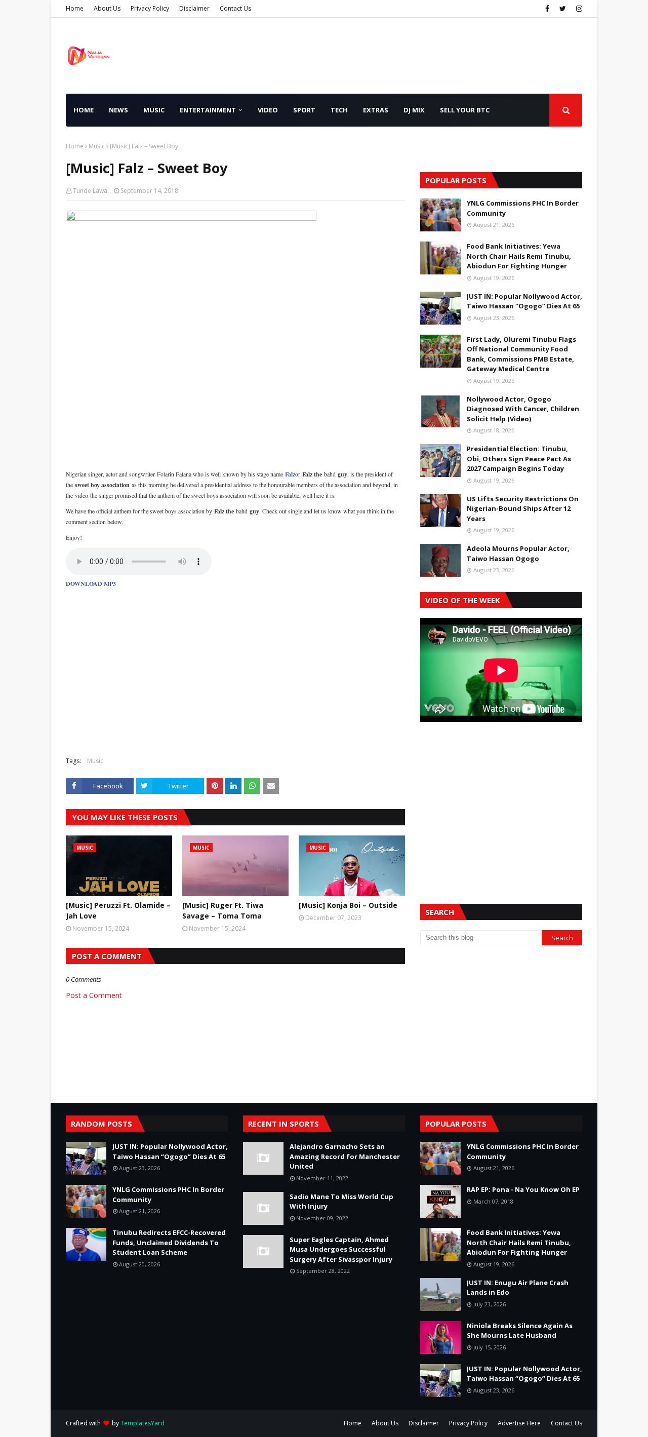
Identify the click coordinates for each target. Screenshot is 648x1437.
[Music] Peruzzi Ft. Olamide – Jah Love (118, 910)
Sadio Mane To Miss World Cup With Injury (341, 1201)
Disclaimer (194, 8)
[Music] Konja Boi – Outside (348, 905)
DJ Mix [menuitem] (414, 109)
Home (75, 8)
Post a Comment (94, 995)
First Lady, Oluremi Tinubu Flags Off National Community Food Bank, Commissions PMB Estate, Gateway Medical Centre (521, 354)
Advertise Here (519, 1423)
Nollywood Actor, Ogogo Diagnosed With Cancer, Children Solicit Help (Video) (523, 408)
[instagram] (578, 8)
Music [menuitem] (154, 109)
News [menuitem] (118, 109)
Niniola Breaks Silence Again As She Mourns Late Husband (520, 1330)
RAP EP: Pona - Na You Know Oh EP (523, 1189)
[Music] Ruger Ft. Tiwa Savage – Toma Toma (222, 910)
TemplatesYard (142, 1423)
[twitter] (563, 8)
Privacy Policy (150, 8)
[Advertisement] (235, 675)
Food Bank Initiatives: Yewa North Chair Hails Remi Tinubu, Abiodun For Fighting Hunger (519, 256)
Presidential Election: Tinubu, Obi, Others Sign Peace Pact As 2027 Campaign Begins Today (519, 458)
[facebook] (547, 8)
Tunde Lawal (91, 190)
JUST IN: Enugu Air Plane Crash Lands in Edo (518, 1287)
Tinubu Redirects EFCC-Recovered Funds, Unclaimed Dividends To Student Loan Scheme (169, 1242)
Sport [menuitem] (304, 109)
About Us (107, 8)
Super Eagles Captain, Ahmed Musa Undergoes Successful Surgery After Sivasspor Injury (341, 1249)
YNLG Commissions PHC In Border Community (523, 208)
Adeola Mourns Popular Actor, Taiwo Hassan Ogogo (518, 553)
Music (97, 146)
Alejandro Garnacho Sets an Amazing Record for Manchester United (345, 1156)
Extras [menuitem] (375, 109)
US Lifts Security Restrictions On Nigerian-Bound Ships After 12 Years (523, 508)
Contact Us (235, 8)
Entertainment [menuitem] (208, 109)
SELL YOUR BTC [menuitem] (465, 109)
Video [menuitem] (268, 109)
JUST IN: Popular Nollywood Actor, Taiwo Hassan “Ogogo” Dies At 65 (524, 301)
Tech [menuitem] (339, 109)
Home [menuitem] (83, 109)
